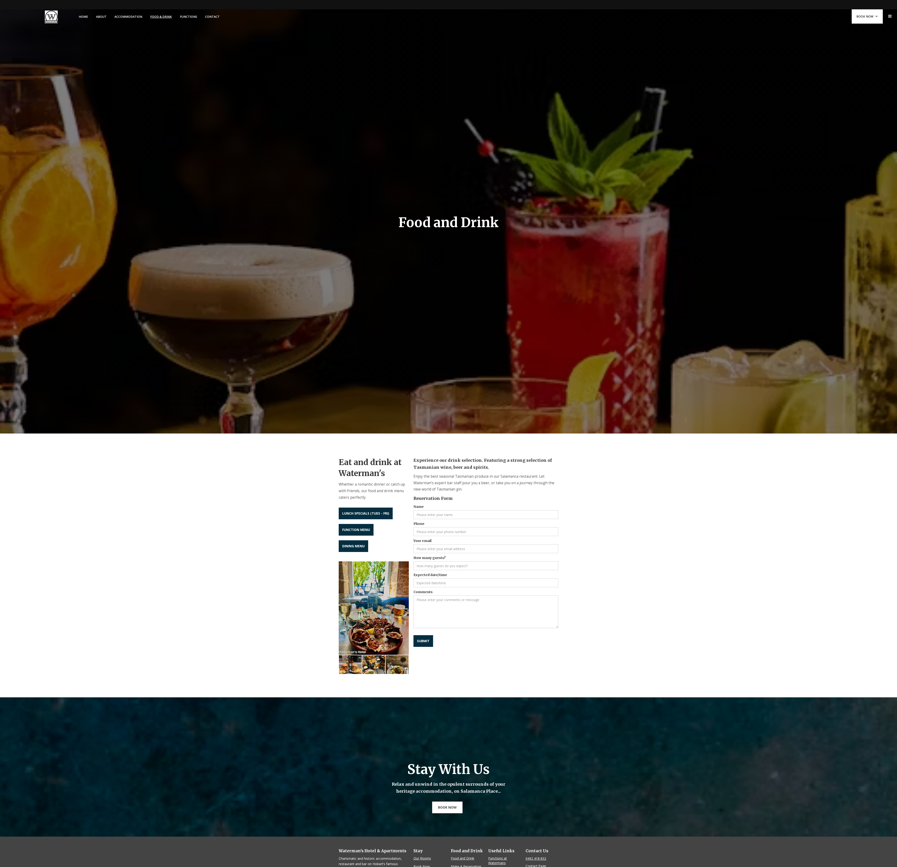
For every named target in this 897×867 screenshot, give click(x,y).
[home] (51, 16)
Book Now (447, 807)
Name (418, 507)
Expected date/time (430, 575)
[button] (890, 16)
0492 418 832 (536, 858)
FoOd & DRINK (161, 17)
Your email (422, 541)
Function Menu (356, 529)
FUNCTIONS (188, 17)
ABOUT (101, 17)
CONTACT (212, 17)
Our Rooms (422, 858)
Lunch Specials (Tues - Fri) (365, 513)
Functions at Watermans (497, 860)
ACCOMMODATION (128, 17)
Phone (418, 524)
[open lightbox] (374, 608)
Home (83, 17)
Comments (423, 592)
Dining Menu (353, 546)
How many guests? (429, 558)
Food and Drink (462, 858)
